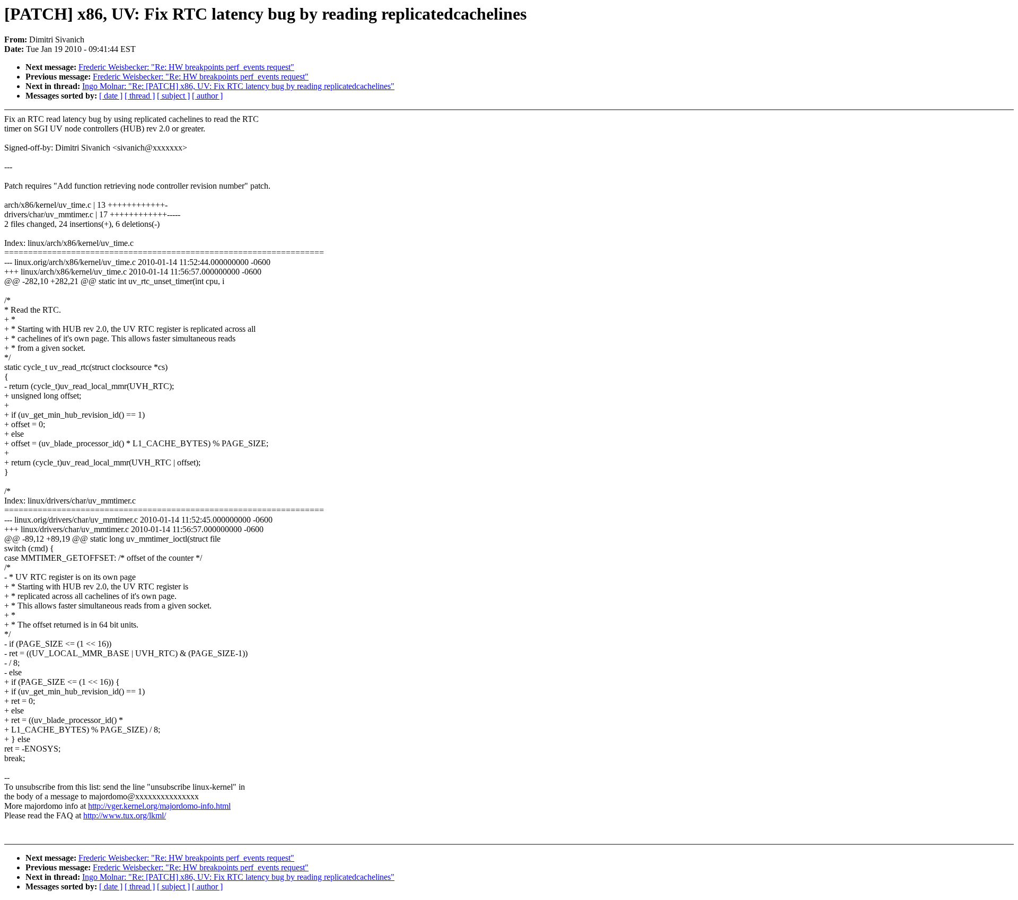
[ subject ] (173, 95)
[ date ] (110, 95)
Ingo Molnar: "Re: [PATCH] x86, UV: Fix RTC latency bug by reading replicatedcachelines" (238, 86)
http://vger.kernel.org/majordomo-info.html (159, 805)
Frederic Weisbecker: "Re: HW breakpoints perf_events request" (186, 67)
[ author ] (207, 95)
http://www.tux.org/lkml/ (124, 815)
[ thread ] (140, 95)
